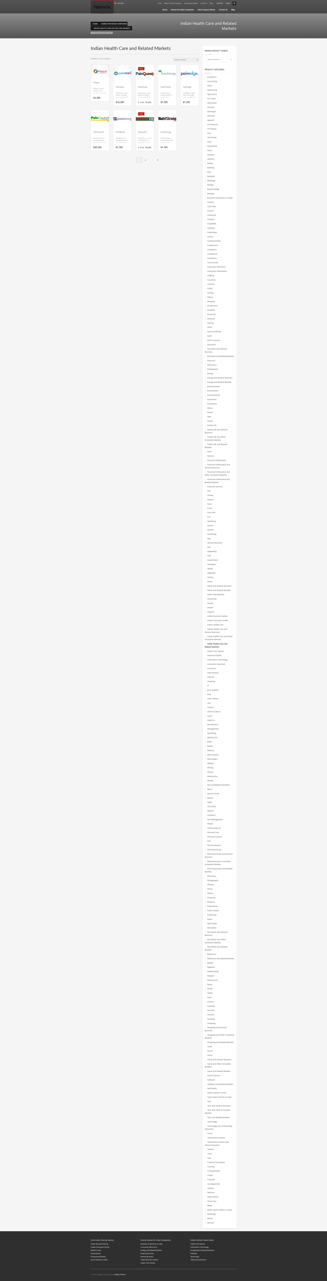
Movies (210, 780)
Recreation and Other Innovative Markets (215, 941)
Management (213, 729)
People (210, 823)
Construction (212, 262)
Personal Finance (214, 836)
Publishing (211, 915)
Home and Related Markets (219, 590)
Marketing (211, 733)
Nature (210, 798)
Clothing (210, 228)
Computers (212, 249)
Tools (209, 1153)
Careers (210, 202)
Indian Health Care (215, 625)
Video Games (212, 1197)
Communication (214, 241)
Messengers (212, 759)
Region (210, 963)
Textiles (210, 1149)
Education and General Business (216, 350)
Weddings (211, 1214)
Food (209, 504)
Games (210, 525)
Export (210, 412)
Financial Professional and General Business (217, 466)
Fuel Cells (211, 512)
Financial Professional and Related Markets (217, 481)
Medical (210, 750)
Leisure (210, 707)
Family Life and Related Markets (216, 446)
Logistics (211, 720)
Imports (210, 612)
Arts (209, 133)
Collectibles (212, 232)
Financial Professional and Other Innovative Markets (217, 473)
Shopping (211, 1023)
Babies (210, 163)
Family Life (211, 425)
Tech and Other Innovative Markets (217, 1111)
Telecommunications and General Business (217, 1143)
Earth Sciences (213, 340)
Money (210, 772)
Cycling (210, 293)
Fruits (209, 508)
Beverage (211, 180)
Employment (212, 369)
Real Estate (212, 923)
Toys (209, 1158)
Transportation (213, 1171)
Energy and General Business (219, 378)
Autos (209, 150)
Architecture (212, 124)
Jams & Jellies (213, 690)
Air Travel (211, 98)
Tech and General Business (219, 1106)
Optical (210, 811)
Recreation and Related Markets (216, 948)
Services (210, 1014)
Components (212, 245)
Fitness (210, 495)
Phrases (210, 884)
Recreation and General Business (216, 933)
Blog (211, 3)
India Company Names (191, 3)
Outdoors (211, 815)
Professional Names (98, 1256)
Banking (210, 167)
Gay (209, 538)
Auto (209, 141)
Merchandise (213, 755)
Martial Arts (212, 737)
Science (210, 1001)
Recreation (212, 928)
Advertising (212, 90)
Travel (210, 1175)
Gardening (211, 534)
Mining (210, 767)
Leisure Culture (213, 711)
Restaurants (212, 980)
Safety (210, 993)
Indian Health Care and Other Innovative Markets (219, 638)
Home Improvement (215, 594)
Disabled (211, 310)
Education (211, 344)
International (212, 673)
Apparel (210, 120)
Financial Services (215, 486)
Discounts (211, 314)
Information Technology (217, 660)
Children (211, 219)
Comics (210, 236)
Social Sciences (213, 1075)
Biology (210, 185)
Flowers (210, 499)
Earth (209, 336)
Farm (209, 451)
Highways (211, 573)
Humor (210, 603)
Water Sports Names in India (219, 1210)
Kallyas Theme (119, 1274)
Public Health (213, 910)
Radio (209, 919)
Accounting (212, 81)
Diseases (211, 318)
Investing (211, 681)
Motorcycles (212, 776)
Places (210, 889)
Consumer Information (217, 271)
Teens (209, 1133)
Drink (209, 327)
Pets (209, 841)
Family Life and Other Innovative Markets (215, 438)
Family (210, 421)
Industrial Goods (214, 655)
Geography (212, 551)
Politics (210, 893)
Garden (210, 530)
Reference (211, 954)
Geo (209, 547)
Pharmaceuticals (214, 849)
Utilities (210, 1188)
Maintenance (213, 724)
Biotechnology (213, 189)
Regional (211, 967)
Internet (210, 677)
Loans (209, 716)
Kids (209, 694)
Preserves (211, 897)
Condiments (212, 254)
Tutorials (211, 1179)
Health (210, 568)
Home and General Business (219, 586)
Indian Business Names (217, 616)
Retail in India (96, 1250)
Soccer (210, 1051)
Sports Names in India (216, 1093)
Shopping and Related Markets (220, 1042)
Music (209, 789)
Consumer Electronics (216, 267)
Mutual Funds (213, 793)
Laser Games (212, 698)
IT (208, 685)
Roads (210, 988)
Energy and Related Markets (219, 382)
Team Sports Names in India (219, 1097)
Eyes (209, 416)
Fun (209, 517)
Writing (210, 1222)
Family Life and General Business (216, 431)
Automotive (212, 146)
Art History (211, 129)
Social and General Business (219, 1059)
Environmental (213, 395)
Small (209, 1046)
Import (210, 607)
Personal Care (213, 832)
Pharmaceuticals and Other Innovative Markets (218, 863)
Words (210, 1218)
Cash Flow (211, 206)
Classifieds (211, 223)
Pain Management (215, 819)
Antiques (211, 116)
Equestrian (212, 399)
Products (211, 902)
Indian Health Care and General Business (216, 630)
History (210, 577)
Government (212, 560)
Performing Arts (214, 828)
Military (210, 763)
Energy (210, 373)
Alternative (212, 103)
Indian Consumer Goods (217, 620)
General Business (214, 543)
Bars (209, 172)
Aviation (210, 154)
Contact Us (204, 3)
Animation (211, 111)
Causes (210, 211)
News (209, 802)
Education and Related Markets (220, 356)
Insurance (211, 668)
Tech (209, 1101)
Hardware (211, 564)
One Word (211, 806)
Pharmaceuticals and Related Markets (218, 870)
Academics (212, 77)
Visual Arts (211, 1201)
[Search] (231, 59)
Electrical (211, 360)
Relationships (213, 971)
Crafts (209, 288)
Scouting (211, 1006)
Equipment (212, 403)
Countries (211, 280)
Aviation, (211, 159)
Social (209, 1055)
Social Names (96, 1253)
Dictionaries (212, 305)
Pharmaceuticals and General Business (219, 855)
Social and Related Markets (219, 1071)
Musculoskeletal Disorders (218, 785)
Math (209, 741)
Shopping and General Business (216, 1029)
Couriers (211, 284)
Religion (210, 976)
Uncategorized (213, 1184)
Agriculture (212, 94)
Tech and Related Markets (218, 1117)
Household (212, 599)
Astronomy (212, 137)
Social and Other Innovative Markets (218, 1065)
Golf (209, 555)
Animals (210, 107)
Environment (212, 390)
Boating (210, 193)
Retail (209, 984)
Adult (209, 85)
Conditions (212, 258)
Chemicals (211, 215)
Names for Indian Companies (173, 3)
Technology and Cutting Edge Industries (218, 1127)
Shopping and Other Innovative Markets (219, 1036)
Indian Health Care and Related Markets (216, 645)
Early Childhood (214, 331)
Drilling (210, 323)
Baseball (211, 176)
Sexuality (211, 1019)
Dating (210, 297)
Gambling (211, 521)
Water (209, 1205)
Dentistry (211, 301)
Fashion (210, 456)
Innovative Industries (216, 664)
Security (210, 1010)
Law (209, 703)
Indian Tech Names (215, 651)
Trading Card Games (216, 1162)
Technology (212, 1121)
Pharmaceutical (214, 845)
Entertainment (213, 386)
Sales (209, 997)
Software (211, 1080)
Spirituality (212, 1088)
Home (160, 3)
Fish (209, 491)
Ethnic (210, 408)
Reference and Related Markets (220, 958)
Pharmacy (211, 876)
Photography (212, 880)
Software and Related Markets (220, 1084)
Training (210, 1166)
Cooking (210, 275)
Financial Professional (216, 460)
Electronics (212, 365)
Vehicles (210, 1192)
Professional (212, 906)
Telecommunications (216, 1137)
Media (210, 746)
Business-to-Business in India (220, 198)
